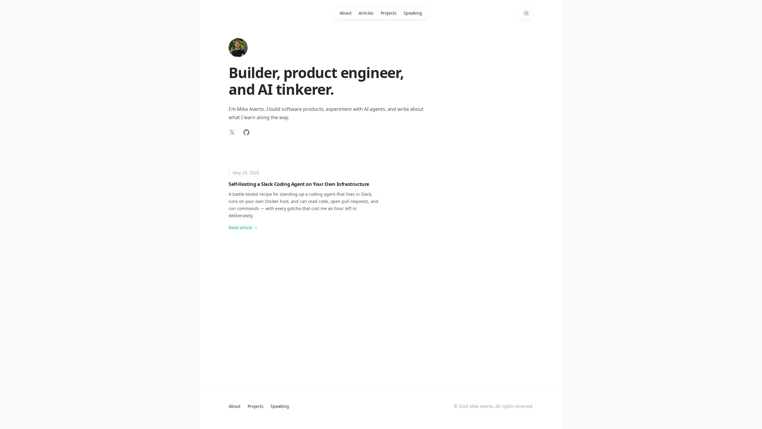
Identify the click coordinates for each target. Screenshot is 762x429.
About (346, 13)
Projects (388, 13)
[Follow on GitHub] (246, 132)
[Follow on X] (232, 132)
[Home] (238, 47)
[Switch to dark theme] (526, 13)
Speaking (413, 13)
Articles (366, 13)
